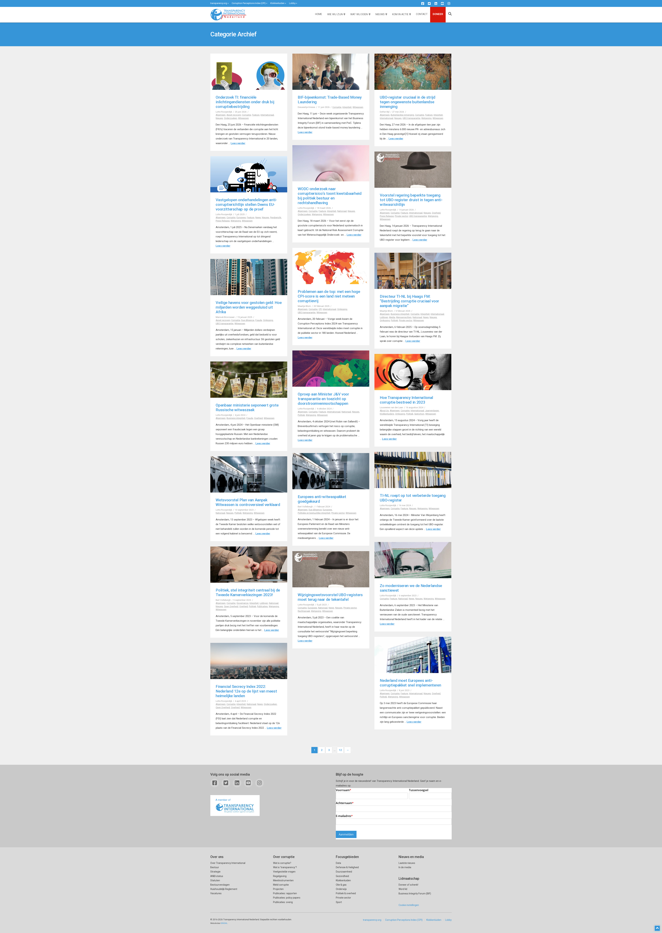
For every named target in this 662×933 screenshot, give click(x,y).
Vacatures (216, 893)
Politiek (394, 320)
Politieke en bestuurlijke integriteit (314, 513)
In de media (405, 867)
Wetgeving (426, 118)
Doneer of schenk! (408, 884)
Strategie (215, 871)
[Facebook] (422, 3)
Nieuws (219, 118)
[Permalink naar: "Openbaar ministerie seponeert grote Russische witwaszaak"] (248, 380)
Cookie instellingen (409, 905)
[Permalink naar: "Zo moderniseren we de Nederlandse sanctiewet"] (412, 560)
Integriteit (347, 107)
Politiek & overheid (346, 893)
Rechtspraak (304, 611)
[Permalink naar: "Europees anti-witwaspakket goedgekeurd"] (330, 471)
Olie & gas (341, 884)
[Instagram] (449, 3)
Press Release (387, 216)
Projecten (278, 889)
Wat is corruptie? (282, 863)
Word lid (403, 889)
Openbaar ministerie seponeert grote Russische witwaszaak (247, 407)
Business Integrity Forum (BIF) (415, 893)
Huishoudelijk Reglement (223, 889)
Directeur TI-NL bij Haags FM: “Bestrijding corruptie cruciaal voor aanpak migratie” (409, 301)
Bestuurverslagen (220, 884)
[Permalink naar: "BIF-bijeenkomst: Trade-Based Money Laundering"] (330, 72)
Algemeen (220, 115)
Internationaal (267, 115)
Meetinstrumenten (283, 880)
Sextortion (419, 414)
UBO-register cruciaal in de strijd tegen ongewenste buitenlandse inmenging (407, 102)
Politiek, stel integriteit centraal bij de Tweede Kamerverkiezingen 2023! (248, 592)
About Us (384, 410)
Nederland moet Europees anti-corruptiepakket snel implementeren (410, 682)
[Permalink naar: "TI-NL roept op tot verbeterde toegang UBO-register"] (412, 470)
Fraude (258, 320)
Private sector (401, 216)
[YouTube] (442, 3)
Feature (255, 115)
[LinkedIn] (436, 3)
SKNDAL (224, 923)
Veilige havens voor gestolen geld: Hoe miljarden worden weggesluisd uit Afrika (249, 307)
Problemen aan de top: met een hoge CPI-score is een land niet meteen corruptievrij (329, 296)
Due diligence (247, 320)
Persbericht (275, 217)
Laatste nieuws (407, 863)
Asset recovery (234, 115)
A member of (223, 799)
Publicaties (262, 606)
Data (338, 863)
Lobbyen (384, 317)
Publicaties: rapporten (285, 893)
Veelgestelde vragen (284, 871)
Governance (242, 603)
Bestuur (214, 867)
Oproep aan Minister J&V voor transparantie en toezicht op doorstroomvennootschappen (323, 399)
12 (340, 750)
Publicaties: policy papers (286, 897)
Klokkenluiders (387, 414)
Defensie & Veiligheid (347, 867)
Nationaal (342, 211)
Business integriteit (400, 314)
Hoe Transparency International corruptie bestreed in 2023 (406, 399)
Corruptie (246, 115)
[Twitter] (429, 3)
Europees (241, 217)
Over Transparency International (227, 863)
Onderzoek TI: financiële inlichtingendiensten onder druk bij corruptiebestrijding (245, 102)
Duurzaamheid (344, 871)
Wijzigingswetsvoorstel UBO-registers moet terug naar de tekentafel (330, 597)
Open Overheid (231, 606)
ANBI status (216, 876)
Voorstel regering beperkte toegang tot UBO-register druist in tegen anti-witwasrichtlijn (411, 200)
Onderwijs (341, 889)
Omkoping (342, 309)
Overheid (436, 213)
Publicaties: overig (283, 902)
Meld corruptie (281, 884)
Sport (339, 902)
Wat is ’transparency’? (285, 867)
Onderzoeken (230, 118)
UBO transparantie (411, 118)
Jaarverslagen (432, 410)
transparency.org (218, 3)
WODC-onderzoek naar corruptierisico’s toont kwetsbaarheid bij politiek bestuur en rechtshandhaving (330, 196)
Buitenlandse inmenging (402, 115)
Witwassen (243, 118)
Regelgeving (280, 876)
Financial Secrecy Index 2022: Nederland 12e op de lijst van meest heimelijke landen (246, 691)
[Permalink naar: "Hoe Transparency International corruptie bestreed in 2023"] (412, 372)
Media (392, 317)
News (258, 217)
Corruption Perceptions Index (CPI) (249, 3)
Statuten (215, 880)
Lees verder (238, 143)
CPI (320, 309)
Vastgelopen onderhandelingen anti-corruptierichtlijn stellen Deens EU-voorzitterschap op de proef (246, 204)
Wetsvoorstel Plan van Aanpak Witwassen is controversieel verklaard (248, 502)
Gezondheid (342, 876)
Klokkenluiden (277, 3)
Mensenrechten (404, 317)
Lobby (292, 3)
